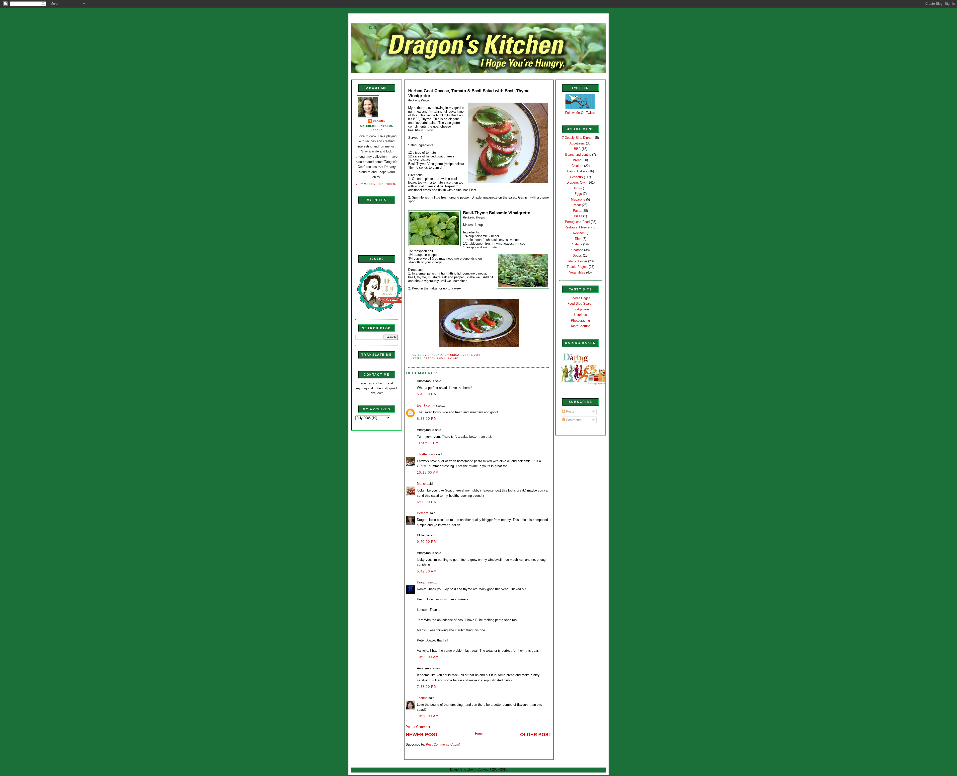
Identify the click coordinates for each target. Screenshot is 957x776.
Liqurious (580, 315)
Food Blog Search (580, 303)
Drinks (577, 188)
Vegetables (577, 272)
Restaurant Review (578, 227)
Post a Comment (418, 727)
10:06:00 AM (428, 657)
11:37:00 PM (428, 443)
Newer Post (422, 734)
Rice (578, 239)
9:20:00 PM (427, 542)
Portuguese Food (577, 222)
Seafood (577, 250)
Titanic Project (577, 267)
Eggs (578, 194)
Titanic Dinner (577, 261)
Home (372, 27)
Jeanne (422, 698)
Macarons (578, 199)
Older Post (536, 734)
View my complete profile (377, 184)
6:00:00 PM (427, 502)
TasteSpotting (580, 326)
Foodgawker (580, 309)
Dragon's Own (435, 358)
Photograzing (580, 320)
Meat (577, 205)
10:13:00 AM (428, 472)
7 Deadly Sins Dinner (577, 138)
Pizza (578, 216)
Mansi (421, 484)
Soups (577, 255)
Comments (573, 420)
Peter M (422, 513)
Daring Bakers (577, 171)
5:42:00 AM (427, 571)
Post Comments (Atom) (443, 744)
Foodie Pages (580, 298)
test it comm (426, 405)
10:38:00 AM (428, 716)
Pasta (577, 210)
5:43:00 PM (427, 394)
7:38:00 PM (427, 687)
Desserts (576, 177)
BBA (577, 149)
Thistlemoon (426, 454)
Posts (569, 411)
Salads (453, 358)
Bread (577, 160)
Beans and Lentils (578, 154)
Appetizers (577, 143)
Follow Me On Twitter (580, 113)
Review (578, 233)
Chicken (577, 166)
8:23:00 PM (427, 419)
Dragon (379, 121)
